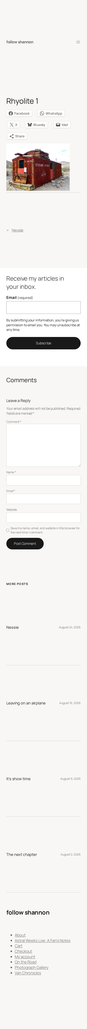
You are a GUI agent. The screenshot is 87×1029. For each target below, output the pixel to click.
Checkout (23, 951)
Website (11, 510)
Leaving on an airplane (26, 703)
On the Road (26, 962)
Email (19, 297)
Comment (13, 422)
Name (11, 472)
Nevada (17, 230)
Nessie (12, 627)
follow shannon (19, 42)
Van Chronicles (28, 973)
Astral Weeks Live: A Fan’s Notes (43, 940)
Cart (18, 945)
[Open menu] (78, 42)
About (20, 935)
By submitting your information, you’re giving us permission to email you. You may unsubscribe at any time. (43, 325)
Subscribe (43, 343)
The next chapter (21, 854)
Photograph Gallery (31, 967)
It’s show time (18, 779)
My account (25, 956)
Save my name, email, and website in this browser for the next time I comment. (45, 530)
